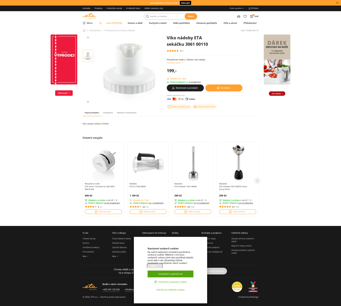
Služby (175, 232)
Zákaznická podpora (210, 247)
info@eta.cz (131, 289)
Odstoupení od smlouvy (154, 232)
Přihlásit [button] (254, 8)
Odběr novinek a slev (153, 8)
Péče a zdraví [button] (230, 23)
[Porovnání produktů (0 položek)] (238, 16)
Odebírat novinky (215, 271)
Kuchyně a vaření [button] (158, 23)
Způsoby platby (119, 251)
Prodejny (98, 8)
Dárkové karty (118, 243)
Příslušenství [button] (249, 23)
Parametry (108, 112)
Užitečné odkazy (239, 232)
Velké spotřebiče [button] (181, 23)
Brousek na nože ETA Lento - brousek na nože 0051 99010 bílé (100, 186)
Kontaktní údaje (209, 238)
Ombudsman (207, 243)
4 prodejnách (195, 82)
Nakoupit (185, 3)
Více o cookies (155, 265)
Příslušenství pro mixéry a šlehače (120, 30)
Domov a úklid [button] (135, 23)
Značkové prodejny (91, 247)
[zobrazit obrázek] (88, 37)
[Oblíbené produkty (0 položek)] (245, 16)
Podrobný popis (174, 62)
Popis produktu (92, 112)
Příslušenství (95, 30)
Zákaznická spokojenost (212, 251)
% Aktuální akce (133, 8)
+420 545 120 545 (111, 289)
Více (84, 256)
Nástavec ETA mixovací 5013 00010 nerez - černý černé (233, 186)
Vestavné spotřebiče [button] (206, 23)
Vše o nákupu (119, 232)
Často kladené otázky (121, 238)
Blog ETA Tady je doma (241, 245)
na (112, 203)
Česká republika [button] (235, 8)
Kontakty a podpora (212, 232)
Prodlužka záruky (114, 8)
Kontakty (86, 8)
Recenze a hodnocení (126, 112)
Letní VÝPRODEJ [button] (114, 23)
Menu (90, 23)
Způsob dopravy (119, 247)
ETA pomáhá (88, 251)
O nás (85, 232)
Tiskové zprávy (89, 238)
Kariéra (86, 243)
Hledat (191, 16)
